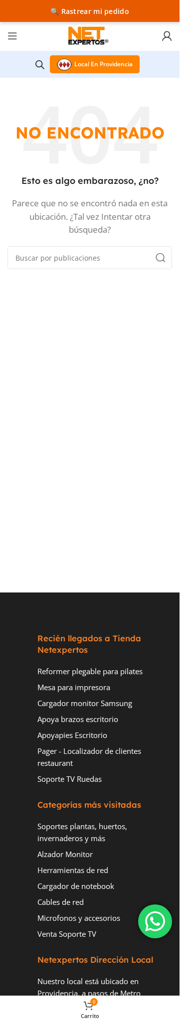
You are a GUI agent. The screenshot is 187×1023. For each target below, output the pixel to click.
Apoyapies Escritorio (72, 735)
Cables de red (60, 902)
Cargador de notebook (75, 886)
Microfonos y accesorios (78, 918)
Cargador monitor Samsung (84, 703)
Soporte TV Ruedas (69, 779)
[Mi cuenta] (167, 36)
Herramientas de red (72, 870)
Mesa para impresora (73, 687)
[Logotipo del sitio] (89, 35)
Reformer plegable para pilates (90, 671)
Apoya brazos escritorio (77, 719)
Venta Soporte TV (66, 934)
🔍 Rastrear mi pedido (89, 11)
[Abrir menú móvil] (12, 36)
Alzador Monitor (65, 854)
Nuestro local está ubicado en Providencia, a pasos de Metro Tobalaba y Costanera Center (89, 993)
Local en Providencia (103, 64)
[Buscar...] (160, 257)
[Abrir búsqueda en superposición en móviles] (40, 64)
